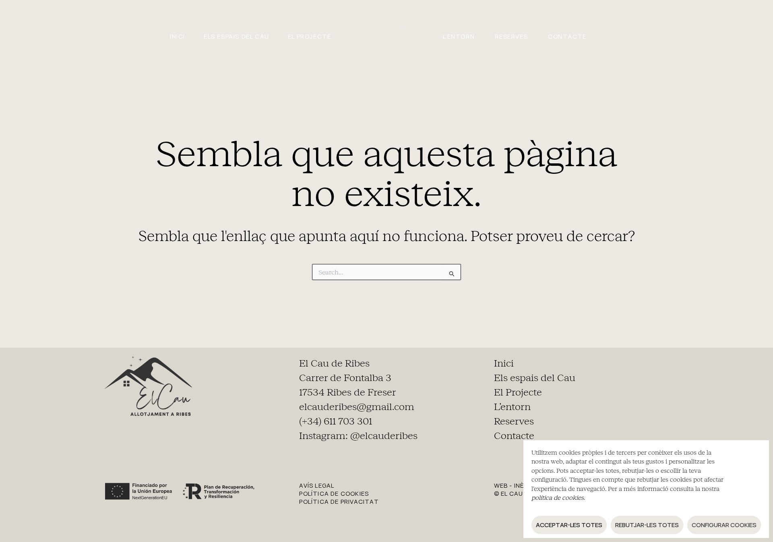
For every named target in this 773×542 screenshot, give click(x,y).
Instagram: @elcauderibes (358, 436)
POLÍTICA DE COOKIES (334, 493)
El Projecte (309, 36)
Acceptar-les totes (569, 525)
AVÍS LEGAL (316, 485)
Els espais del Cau (236, 36)
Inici (177, 36)
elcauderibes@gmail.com (356, 407)
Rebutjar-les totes (647, 525)
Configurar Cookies (724, 525)
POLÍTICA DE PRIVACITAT (338, 501)
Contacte (567, 36)
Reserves (511, 36)
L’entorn (459, 36)
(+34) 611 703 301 (335, 421)
